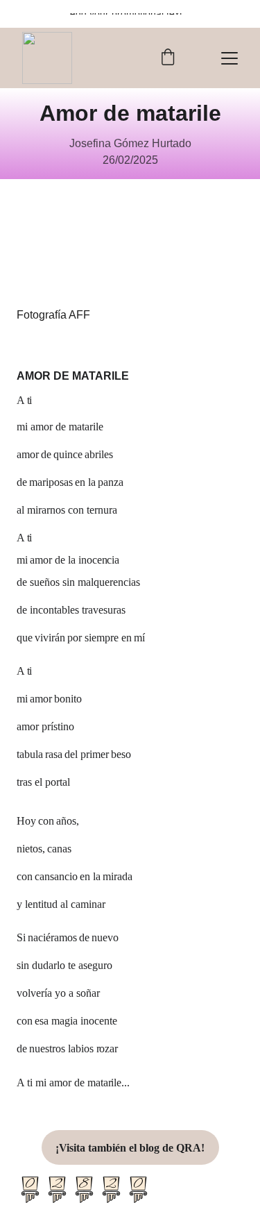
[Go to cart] (168, 58)
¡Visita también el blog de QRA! (130, 1148)
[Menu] (229, 58)
